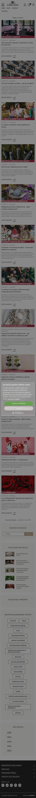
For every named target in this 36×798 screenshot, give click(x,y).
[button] (18, 413)
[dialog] (18, 399)
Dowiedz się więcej (14, 399)
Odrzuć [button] (18, 408)
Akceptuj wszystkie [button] (19, 403)
